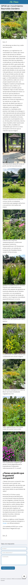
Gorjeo (5, 523)
